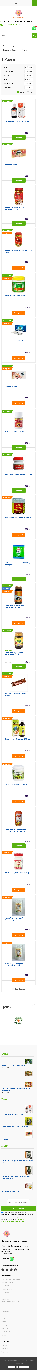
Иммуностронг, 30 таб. (14, 341)
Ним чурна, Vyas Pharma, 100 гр (18, 517)
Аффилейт (5, 1286)
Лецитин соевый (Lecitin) (15, 296)
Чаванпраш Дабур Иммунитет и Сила (18, 251)
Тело (3, 1318)
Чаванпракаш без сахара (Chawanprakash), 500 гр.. (15, 831)
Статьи (4, 1345)
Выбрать (28, 67)
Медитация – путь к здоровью (13, 1065)
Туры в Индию (7, 1289)
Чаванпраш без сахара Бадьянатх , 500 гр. (14, 607)
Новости (4, 1348)
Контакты (5, 1296)
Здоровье (16, 46)
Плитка (21, 92)
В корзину (18, 137)
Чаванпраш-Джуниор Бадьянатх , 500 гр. (14, 654)
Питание (4, 1328)
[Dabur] (18, 1020)
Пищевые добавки (9, 50)
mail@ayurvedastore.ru (14, 24)
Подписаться (18, 1209)
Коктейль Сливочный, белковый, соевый (14, 919)
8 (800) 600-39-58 (7, 1249)
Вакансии (5, 1292)
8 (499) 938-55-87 (7, 1254)
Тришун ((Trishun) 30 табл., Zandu (16, 695)
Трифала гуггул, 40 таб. (14, 431)
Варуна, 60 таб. (11, 386)
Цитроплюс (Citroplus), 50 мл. (17, 121)
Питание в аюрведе (8, 1077)
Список (31, 92)
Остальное (5, 1335)
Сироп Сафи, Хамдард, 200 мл (17, 739)
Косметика (5, 1332)
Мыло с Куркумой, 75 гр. (10, 1191)
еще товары (20, 989)
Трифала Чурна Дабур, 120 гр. (17, 873)
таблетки (24, 50)
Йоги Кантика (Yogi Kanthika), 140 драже (17, 564)
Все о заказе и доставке (10, 1279)
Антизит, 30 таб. (11, 164)
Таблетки (28, 83)
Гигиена (4, 1315)
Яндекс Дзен (6, 1352)
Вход (15, 3)
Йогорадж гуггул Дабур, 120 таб (18, 474)
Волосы (4, 1325)
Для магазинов (7, 1282)
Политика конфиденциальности (10, 1300)
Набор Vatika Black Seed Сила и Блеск (15, 1127)
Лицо (3, 1322)
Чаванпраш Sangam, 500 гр (16, 784)
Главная (6, 46)
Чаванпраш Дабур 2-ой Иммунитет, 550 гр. (14, 208)
